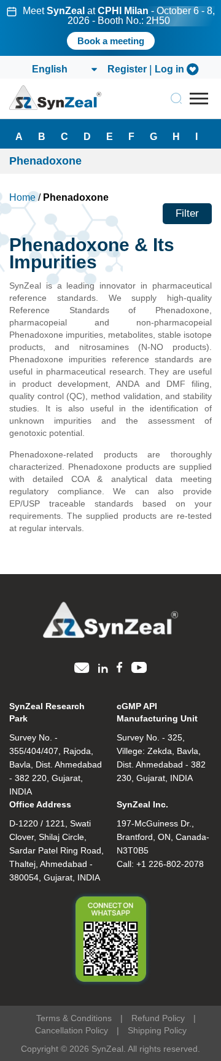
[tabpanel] (110, 28)
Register (127, 69)
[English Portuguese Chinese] (64, 69)
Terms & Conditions (74, 1018)
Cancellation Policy (71, 1030)
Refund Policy (158, 1018)
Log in (169, 69)
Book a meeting (110, 41)
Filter (187, 213)
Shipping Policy (157, 1030)
